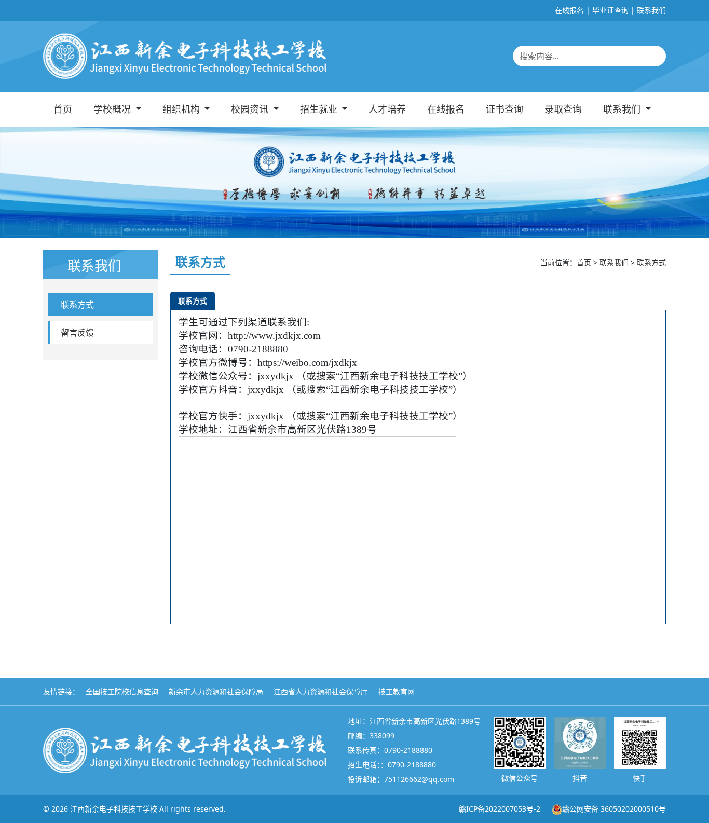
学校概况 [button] (113, 109)
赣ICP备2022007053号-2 (499, 809)
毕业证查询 (610, 10)
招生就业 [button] (320, 109)
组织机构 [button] (182, 109)
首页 (62, 109)
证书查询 (504, 109)
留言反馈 (77, 332)
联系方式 (77, 304)
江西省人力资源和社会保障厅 (321, 691)
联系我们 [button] (623, 109)
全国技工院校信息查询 (122, 691)
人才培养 (387, 109)
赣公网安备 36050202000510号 (614, 809)
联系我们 (651, 10)
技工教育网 (396, 691)
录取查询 (563, 109)
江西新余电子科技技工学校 (113, 809)
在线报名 (569, 10)
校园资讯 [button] (251, 109)
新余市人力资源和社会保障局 (216, 691)
